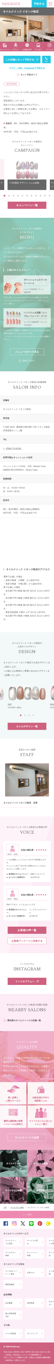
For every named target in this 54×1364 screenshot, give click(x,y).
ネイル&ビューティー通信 (11, 1272)
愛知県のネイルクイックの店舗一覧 (24, 1020)
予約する (39, 3)
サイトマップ (32, 1333)
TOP (27, 1214)
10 (45, 195)
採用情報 (30, 1303)
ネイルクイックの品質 (10, 1242)
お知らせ (30, 1272)
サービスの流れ (32, 1242)
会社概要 (8, 1303)
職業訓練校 (9, 1284)
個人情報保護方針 (10, 1315)
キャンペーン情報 (32, 1254)
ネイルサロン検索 (10, 1254)
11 (49, 195)
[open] (50, 3)
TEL (46, 59)
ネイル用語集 (10, 1333)
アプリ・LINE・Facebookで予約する (27, 68)
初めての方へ (29, 360)
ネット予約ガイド (29, 74)
